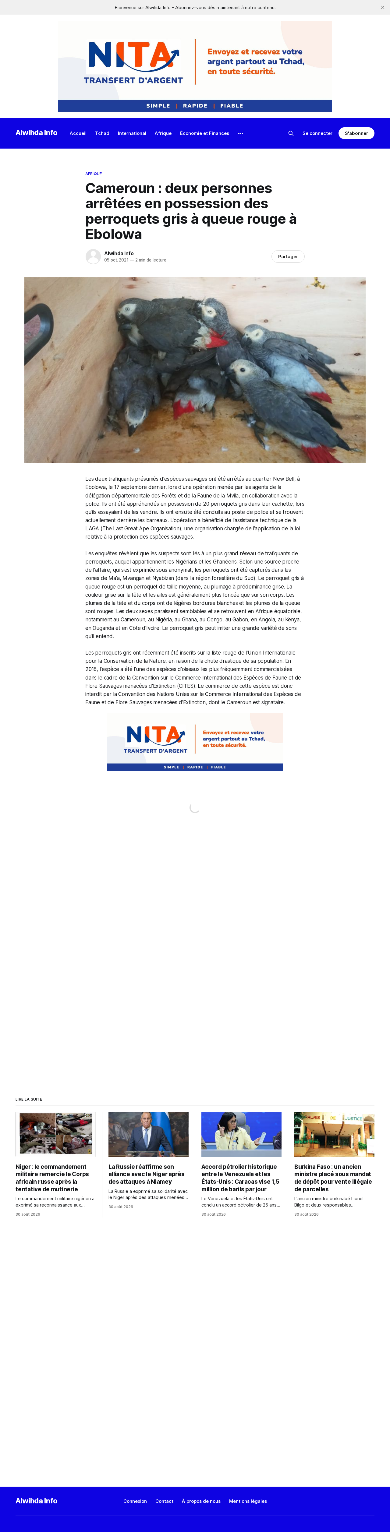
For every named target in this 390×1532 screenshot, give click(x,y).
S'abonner (356, 133)
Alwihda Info (37, 132)
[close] (383, 7)
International (132, 133)
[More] (241, 133)
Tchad (102, 133)
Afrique (163, 133)
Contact (164, 1501)
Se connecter (317, 133)
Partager (288, 256)
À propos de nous (201, 1501)
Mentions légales (248, 1501)
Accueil (78, 133)
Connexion (135, 1501)
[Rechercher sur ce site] (291, 133)
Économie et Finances (204, 133)
